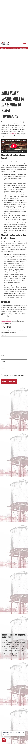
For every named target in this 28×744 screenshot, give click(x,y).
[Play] (3, 151)
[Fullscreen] (25, 151)
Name (3, 355)
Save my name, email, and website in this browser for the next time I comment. (12, 376)
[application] (14, 146)
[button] (25, 43)
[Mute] (22, 151)
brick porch (13, 133)
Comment (4, 335)
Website (3, 368)
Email (3, 361)
